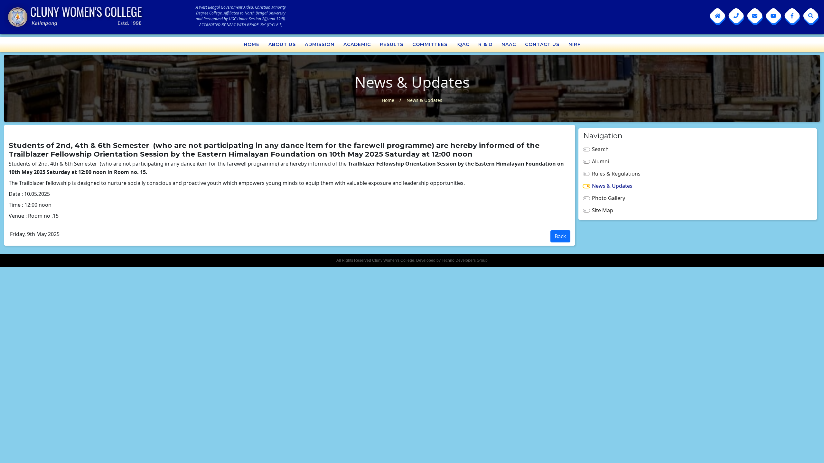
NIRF (574, 44)
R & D (485, 44)
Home (251, 44)
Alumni (600, 161)
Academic (357, 44)
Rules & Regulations (616, 173)
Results (391, 44)
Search (600, 149)
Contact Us (542, 44)
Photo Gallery (608, 198)
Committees (429, 44)
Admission (319, 44)
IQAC (462, 44)
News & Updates (424, 100)
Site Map (602, 210)
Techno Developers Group (465, 260)
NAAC (508, 44)
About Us (282, 44)
